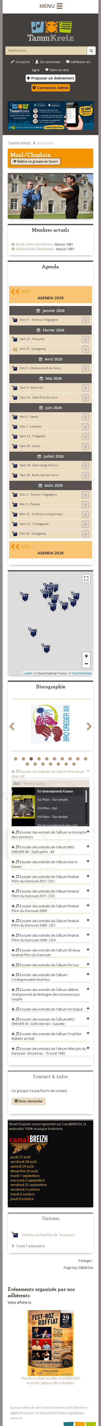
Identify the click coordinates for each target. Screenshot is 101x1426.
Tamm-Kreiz (19, 142)
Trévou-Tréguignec (45, 320)
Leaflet (28, 673)
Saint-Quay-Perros (45, 465)
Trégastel (38, 436)
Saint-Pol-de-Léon (45, 397)
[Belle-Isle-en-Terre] (53, 607)
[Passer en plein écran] (86, 578)
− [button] (86, 664)
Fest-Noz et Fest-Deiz (38, 1235)
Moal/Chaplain (35, 783)
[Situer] (85, 320)
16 (67, 764)
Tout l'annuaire (30, 1245)
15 (59, 764)
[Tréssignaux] (73, 602)
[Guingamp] (64, 605)
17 (74, 764)
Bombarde (46, 249)
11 (28, 764)
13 (43, 764)
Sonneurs (67, 1235)
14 (51, 764)
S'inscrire (23, 62)
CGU (70, 1407)
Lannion (35, 426)
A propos (16, 1407)
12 (36, 764)
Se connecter (50, 62)
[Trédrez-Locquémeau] (45, 594)
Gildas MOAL (25, 249)
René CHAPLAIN (28, 244)
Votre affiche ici (19, 1302)
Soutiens (59, 1407)
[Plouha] (76, 596)
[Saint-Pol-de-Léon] (25, 596)
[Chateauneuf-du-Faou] (33, 632)
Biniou (48, 244)
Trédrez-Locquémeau (47, 514)
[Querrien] (46, 648)
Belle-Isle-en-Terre (45, 475)
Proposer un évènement (52, 78)
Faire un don (59, 70)
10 (86, 759)
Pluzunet (38, 339)
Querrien (37, 387)
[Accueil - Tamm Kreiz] (50, 29)
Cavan (34, 416)
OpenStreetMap (82, 673)
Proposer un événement (38, 1413)
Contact (46, 1407)
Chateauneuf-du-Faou (45, 368)
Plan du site (32, 1407)
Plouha (35, 504)
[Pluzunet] (54, 600)
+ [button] (86, 656)
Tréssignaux (40, 524)
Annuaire (45, 142)
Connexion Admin (52, 87)
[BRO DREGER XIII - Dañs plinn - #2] (50, 724)
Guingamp (38, 349)
